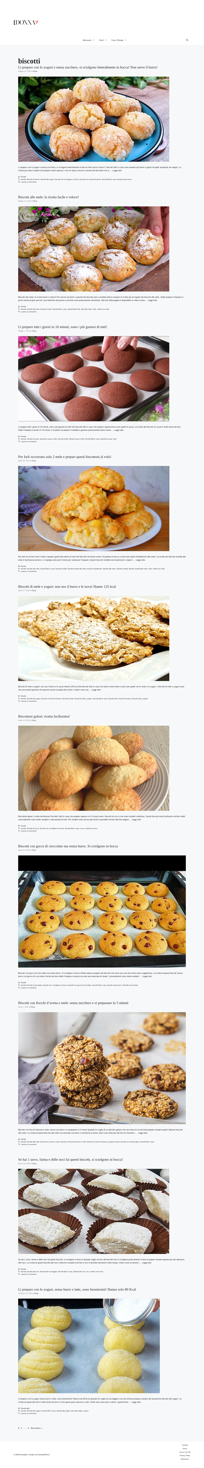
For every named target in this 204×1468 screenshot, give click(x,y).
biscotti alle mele (33, 309)
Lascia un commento (28, 182)
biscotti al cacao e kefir (48, 439)
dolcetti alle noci (79, 1271)
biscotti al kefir (63, 439)
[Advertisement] (135, 18)
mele (94, 309)
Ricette (23, 177)
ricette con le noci (96, 1271)
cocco (82, 828)
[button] (187, 40)
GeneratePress (44, 1455)
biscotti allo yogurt (47, 179)
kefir (115, 439)
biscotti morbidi (61, 569)
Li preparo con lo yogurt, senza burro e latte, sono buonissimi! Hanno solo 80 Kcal (77, 1289)
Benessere (87, 40)
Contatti (185, 1445)
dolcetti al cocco (91, 828)
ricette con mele (103, 309)
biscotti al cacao (33, 439)
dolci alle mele (86, 309)
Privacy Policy (185, 1455)
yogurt (86, 1411)
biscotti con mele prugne (130, 1142)
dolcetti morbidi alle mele (138, 569)
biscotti (23, 179)
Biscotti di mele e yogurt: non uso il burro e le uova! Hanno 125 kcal (67, 586)
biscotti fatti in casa (109, 179)
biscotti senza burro (124, 179)
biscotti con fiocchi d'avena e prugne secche (103, 1142)
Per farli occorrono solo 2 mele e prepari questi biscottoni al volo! (64, 457)
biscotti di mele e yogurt (83, 699)
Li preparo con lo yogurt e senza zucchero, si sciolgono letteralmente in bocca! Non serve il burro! (87, 67)
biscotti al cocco (33, 828)
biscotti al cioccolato (34, 985)
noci (87, 1271)
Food (101, 40)
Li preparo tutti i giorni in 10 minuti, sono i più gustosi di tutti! (62, 327)
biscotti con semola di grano (90, 179)
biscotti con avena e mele (49, 1142)
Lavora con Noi (185, 1452)
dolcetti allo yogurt (63, 1411)
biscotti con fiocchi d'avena (51, 699)
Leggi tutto (117, 170)
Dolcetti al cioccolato (130, 985)
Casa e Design (117, 40)
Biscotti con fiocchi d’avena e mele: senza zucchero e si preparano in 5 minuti (73, 1003)
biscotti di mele (45, 309)
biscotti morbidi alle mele (77, 569)
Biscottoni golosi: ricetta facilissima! (44, 716)
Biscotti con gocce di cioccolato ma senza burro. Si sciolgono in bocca (68, 846)
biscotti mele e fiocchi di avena (119, 699)
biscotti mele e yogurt (140, 699)
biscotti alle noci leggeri (48, 1271)
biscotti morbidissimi (94, 569)
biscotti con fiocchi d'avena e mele (73, 1142)
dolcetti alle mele (74, 309)
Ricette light (25, 1408)
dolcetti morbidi (122, 569)
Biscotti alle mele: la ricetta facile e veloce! (48, 197)
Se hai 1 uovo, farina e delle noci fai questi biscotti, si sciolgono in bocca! (70, 1159)
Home (185, 1449)
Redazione (185, 1459)
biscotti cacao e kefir (76, 439)
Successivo (36, 1428)
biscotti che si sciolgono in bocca (67, 179)
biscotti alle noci (33, 1271)
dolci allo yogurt (77, 1411)
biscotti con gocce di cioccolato (79, 985)
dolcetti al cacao (106, 439)
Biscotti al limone (33, 179)
